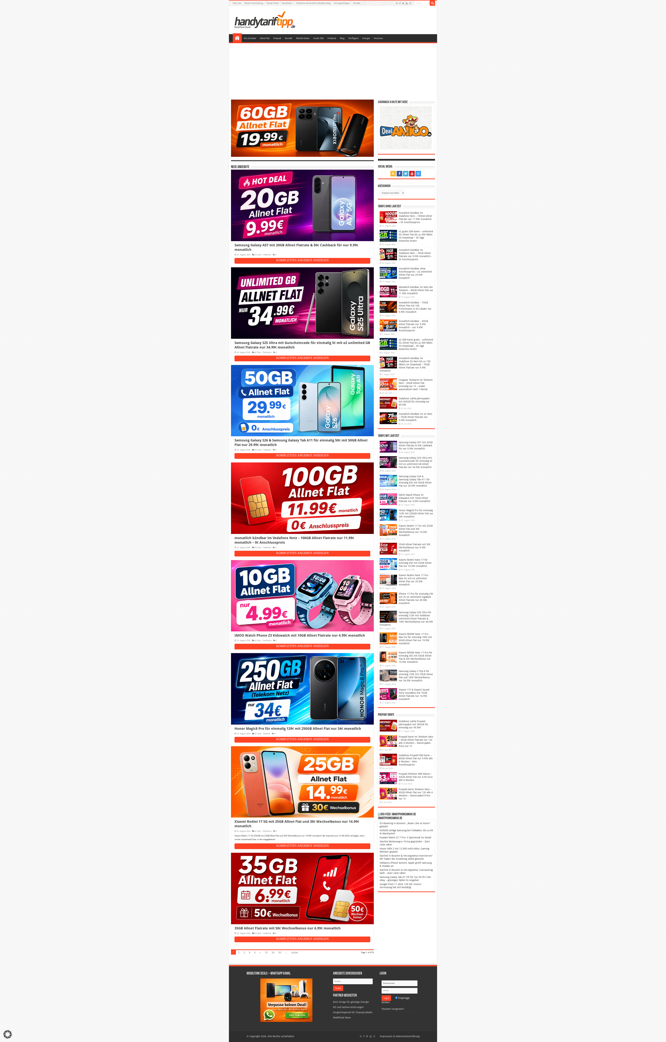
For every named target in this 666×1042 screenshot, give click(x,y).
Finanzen (378, 38)
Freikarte (331, 38)
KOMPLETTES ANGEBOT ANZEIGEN (302, 260)
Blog (342, 38)
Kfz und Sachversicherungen (348, 1007)
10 (266, 952)
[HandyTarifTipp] (264, 19)
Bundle (288, 38)
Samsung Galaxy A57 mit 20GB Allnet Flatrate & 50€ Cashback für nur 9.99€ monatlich (416, 445)
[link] (286, 1000)
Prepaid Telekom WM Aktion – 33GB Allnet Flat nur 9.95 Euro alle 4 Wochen (416, 776)
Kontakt (356, 3)
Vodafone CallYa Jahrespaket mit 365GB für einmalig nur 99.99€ (414, 401)
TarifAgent (353, 38)
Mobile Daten (303, 38)
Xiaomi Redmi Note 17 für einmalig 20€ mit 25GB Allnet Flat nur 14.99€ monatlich (415, 562)
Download (286, 3)
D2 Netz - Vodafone (262, 255)
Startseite (237, 37)
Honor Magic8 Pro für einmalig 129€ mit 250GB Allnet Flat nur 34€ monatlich (297, 728)
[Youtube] (406, 3)
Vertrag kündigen (342, 3)
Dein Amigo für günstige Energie (351, 1002)
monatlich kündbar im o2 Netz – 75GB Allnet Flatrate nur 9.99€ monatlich (415, 417)
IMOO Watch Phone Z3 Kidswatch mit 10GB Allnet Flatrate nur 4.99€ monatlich (299, 635)
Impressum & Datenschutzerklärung (400, 1036)
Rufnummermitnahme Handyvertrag (313, 3)
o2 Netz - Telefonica (262, 352)
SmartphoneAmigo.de (390, 818)
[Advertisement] (333, 72)
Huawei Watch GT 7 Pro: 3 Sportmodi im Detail (405, 837)
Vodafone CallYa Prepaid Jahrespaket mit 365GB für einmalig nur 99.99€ (413, 724)
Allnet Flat (265, 38)
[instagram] (410, 3)
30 (279, 952)
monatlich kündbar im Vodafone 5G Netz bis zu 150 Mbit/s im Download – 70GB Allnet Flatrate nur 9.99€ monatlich (405, 364)
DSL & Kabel (250, 38)
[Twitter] (403, 3)
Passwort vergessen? (393, 1008)
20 (273, 952)
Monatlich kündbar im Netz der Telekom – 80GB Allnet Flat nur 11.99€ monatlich (416, 290)
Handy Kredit (273, 3)
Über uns (237, 3)
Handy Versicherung (254, 3)
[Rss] (397, 3)
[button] (432, 3)
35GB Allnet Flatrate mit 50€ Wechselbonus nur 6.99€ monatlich (287, 928)
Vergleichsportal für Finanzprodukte (353, 1012)
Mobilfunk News (342, 1017)
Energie (366, 38)
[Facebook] (400, 3)
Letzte (294, 952)
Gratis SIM (318, 38)
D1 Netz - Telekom (262, 734)
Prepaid (277, 38)
